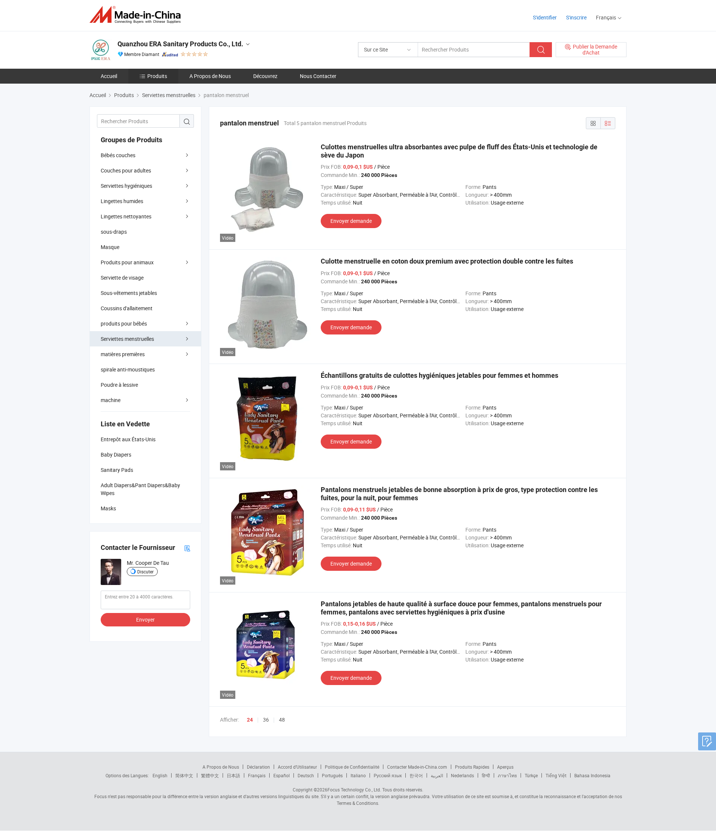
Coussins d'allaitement (127, 308)
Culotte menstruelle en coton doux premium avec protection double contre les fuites (447, 261)
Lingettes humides (122, 201)
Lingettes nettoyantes (126, 216)
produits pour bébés (124, 323)
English (160, 775)
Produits (157, 76)
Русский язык (388, 775)
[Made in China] (137, 15)
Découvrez (265, 76)
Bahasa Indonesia (592, 775)
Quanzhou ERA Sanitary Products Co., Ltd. (180, 44)
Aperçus (505, 767)
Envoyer (145, 619)
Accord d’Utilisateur (297, 767)
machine (110, 400)
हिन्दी (486, 775)
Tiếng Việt (556, 775)
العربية (437, 775)
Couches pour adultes (126, 170)
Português (332, 775)
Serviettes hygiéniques (126, 185)
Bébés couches (118, 155)
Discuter (145, 572)
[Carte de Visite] (187, 548)
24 (250, 720)
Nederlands (462, 775)
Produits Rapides (472, 767)
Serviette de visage (122, 277)
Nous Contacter (318, 76)
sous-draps (114, 231)
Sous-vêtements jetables (129, 292)
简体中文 (184, 775)
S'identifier (545, 17)
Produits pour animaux (127, 262)
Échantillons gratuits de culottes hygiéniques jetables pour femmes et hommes (439, 375)
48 (282, 719)
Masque (110, 246)
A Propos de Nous (210, 76)
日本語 (233, 775)
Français (257, 775)
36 (266, 719)
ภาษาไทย (507, 775)
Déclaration (258, 767)
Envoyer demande (351, 220)
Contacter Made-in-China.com (417, 767)
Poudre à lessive (119, 384)
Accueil (109, 76)
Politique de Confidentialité (352, 767)
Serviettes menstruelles (127, 338)
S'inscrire (576, 17)
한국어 (416, 775)
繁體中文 (210, 775)
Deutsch (306, 775)
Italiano (358, 775)
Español (281, 775)
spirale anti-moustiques (128, 369)
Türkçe (531, 775)
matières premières (123, 354)
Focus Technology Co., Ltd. (354, 790)
